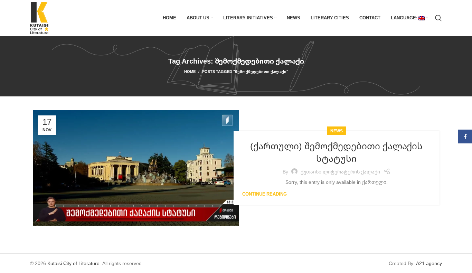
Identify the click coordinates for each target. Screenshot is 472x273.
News (336, 131)
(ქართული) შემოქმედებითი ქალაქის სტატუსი (336, 152)
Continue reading (264, 194)
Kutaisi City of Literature (73, 263)
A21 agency (429, 263)
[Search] (438, 18)
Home (190, 71)
